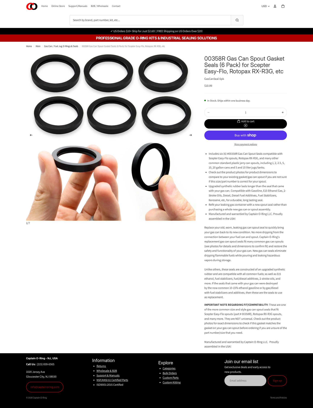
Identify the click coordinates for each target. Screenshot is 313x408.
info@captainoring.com (44, 387)
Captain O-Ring (40, 397)
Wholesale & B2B (107, 371)
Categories (169, 368)
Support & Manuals (108, 375)
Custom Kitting (172, 382)
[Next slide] (192, 136)
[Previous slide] (30, 136)
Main (38, 46)
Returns (101, 366)
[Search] (237, 20)
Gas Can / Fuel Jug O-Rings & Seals (61, 46)
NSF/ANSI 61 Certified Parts (112, 380)
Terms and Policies (278, 397)
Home (29, 46)
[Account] (275, 6)
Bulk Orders (170, 373)
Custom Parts (171, 378)
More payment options (245, 144)
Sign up (277, 380)
